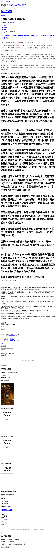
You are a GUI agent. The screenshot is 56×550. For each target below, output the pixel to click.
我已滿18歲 (3, 547)
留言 (14, 335)
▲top (2, 343)
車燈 (27, 67)
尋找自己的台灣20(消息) (16, 340)
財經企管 (12, 339)
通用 (34, 67)
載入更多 (3, 346)
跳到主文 (3, 15)
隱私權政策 (36, 529)
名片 (5, 29)
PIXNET (17, 529)
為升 (18, 45)
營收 (39, 45)
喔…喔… (3, 326)
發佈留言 (3, 355)
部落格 (5, 27)
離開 (8, 547)
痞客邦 (11, 335)
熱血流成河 (6, 11)
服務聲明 (42, 529)
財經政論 (12, 22)
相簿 (5, 25)
